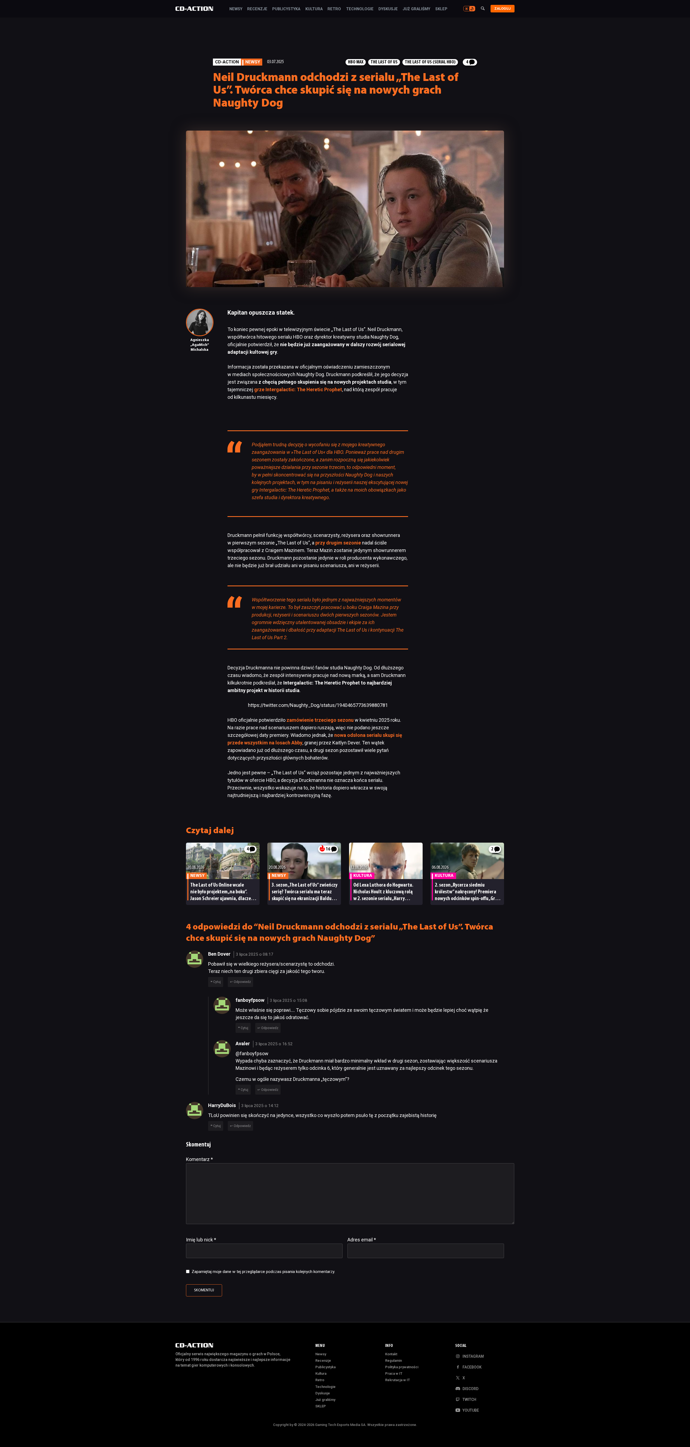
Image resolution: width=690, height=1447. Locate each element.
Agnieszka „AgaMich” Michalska (199, 345)
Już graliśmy (416, 9)
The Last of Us (384, 62)
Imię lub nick (201, 1239)
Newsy (235, 9)
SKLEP (441, 9)
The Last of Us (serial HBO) (430, 62)
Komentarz (199, 1159)
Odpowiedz (242, 982)
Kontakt (391, 1354)
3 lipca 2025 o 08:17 (254, 954)
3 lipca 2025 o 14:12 (260, 1105)
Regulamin (393, 1361)
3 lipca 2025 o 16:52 (274, 1043)
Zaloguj (502, 8)
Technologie (360, 9)
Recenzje (257, 9)
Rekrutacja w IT (397, 1380)
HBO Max (355, 62)
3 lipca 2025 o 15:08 (288, 1000)
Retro (334, 9)
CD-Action (227, 61)
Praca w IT (393, 1373)
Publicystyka (286, 9)
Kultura (314, 9)
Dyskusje (388, 9)
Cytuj (217, 982)
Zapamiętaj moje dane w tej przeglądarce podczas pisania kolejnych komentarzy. (263, 1271)
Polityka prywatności (401, 1367)
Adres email (361, 1239)
